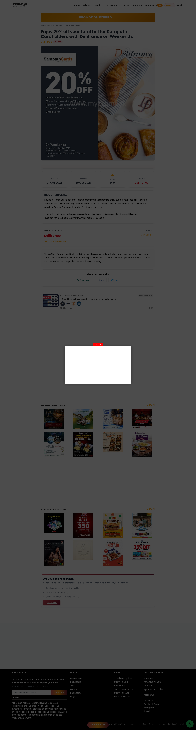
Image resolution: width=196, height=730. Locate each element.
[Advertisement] (98, 365)
